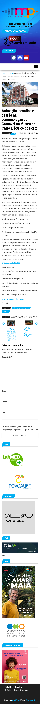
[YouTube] (26, 57)
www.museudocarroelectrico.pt (13, 299)
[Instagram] (20, 57)
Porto (35, 316)
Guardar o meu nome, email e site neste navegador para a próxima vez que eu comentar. (20, 428)
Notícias (10, 73)
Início (3, 73)
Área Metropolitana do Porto (21, 308)
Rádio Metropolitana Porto (20, 23)
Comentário (7, 357)
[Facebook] (13, 57)
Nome (4, 391)
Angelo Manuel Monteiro (29, 133)
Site (3, 413)
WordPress (16, 700)
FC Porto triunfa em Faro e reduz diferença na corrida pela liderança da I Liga (11, 335)
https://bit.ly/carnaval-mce (11, 263)
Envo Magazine (31, 700)
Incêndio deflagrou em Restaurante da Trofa (28, 332)
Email (4, 402)
